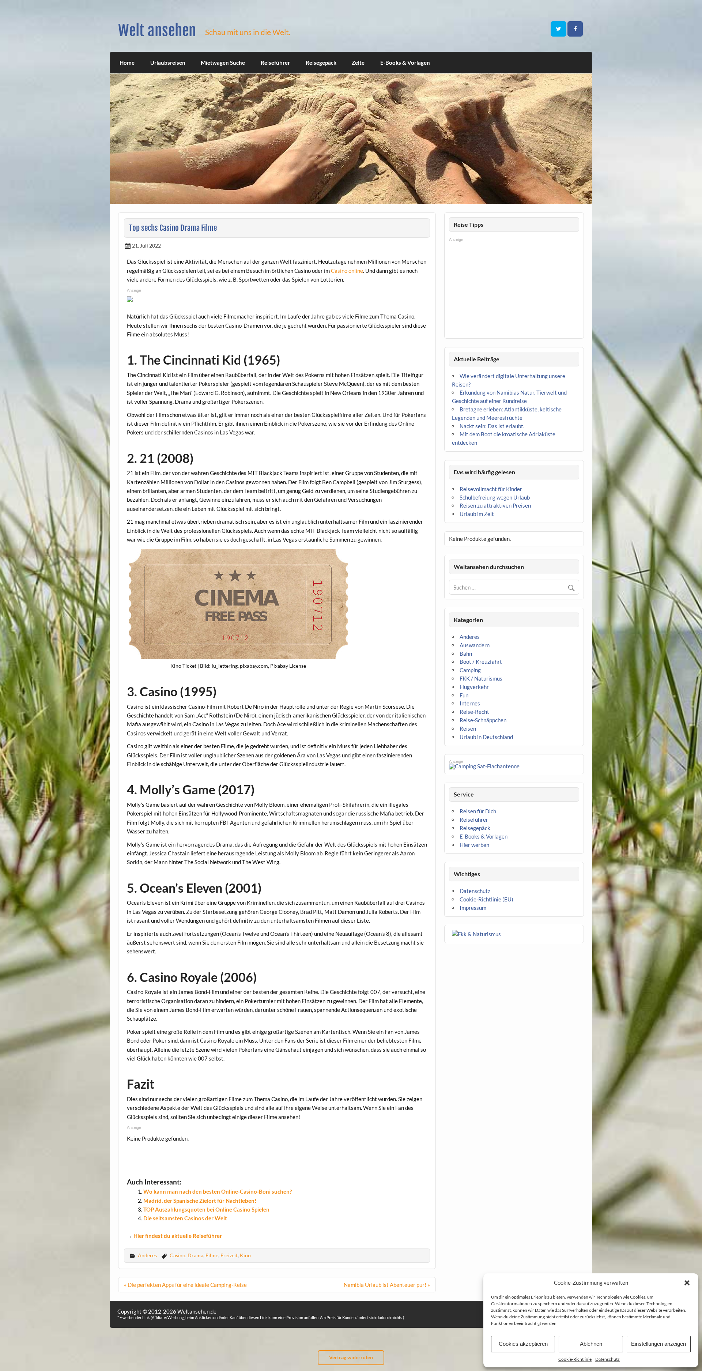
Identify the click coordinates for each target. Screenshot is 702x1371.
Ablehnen (591, 1344)
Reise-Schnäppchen (483, 720)
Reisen (468, 728)
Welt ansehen (157, 30)
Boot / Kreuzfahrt (481, 661)
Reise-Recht (474, 711)
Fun (464, 695)
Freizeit (229, 1255)
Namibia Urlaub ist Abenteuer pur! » (387, 1284)
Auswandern (475, 645)
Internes (470, 703)
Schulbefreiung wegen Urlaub (495, 497)
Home (127, 62)
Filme (211, 1255)
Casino (177, 1255)
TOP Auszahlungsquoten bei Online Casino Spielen (206, 1209)
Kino (245, 1255)
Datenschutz (607, 1359)
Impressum (473, 907)
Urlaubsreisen (167, 62)
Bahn (466, 653)
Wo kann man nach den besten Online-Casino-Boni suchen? (217, 1191)
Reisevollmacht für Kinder (491, 489)
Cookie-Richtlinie (575, 1359)
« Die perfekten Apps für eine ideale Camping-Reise (185, 1284)
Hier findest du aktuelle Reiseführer (177, 1235)
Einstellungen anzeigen (658, 1344)
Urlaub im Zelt (477, 514)
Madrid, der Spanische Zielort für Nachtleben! (199, 1200)
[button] (687, 1283)
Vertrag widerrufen (351, 1357)
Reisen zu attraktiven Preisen (495, 505)
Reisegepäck (321, 62)
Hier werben (474, 844)
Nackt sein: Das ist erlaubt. (492, 426)
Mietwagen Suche (223, 62)
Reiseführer (275, 62)
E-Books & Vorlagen (405, 62)
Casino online (347, 270)
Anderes (147, 1255)
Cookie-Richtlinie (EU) (486, 899)
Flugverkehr (474, 686)
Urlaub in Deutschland (486, 737)
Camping (470, 670)
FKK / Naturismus (481, 678)
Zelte (358, 62)
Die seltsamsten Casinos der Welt (185, 1218)
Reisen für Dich (478, 811)
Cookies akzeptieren (523, 1344)
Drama (195, 1255)
